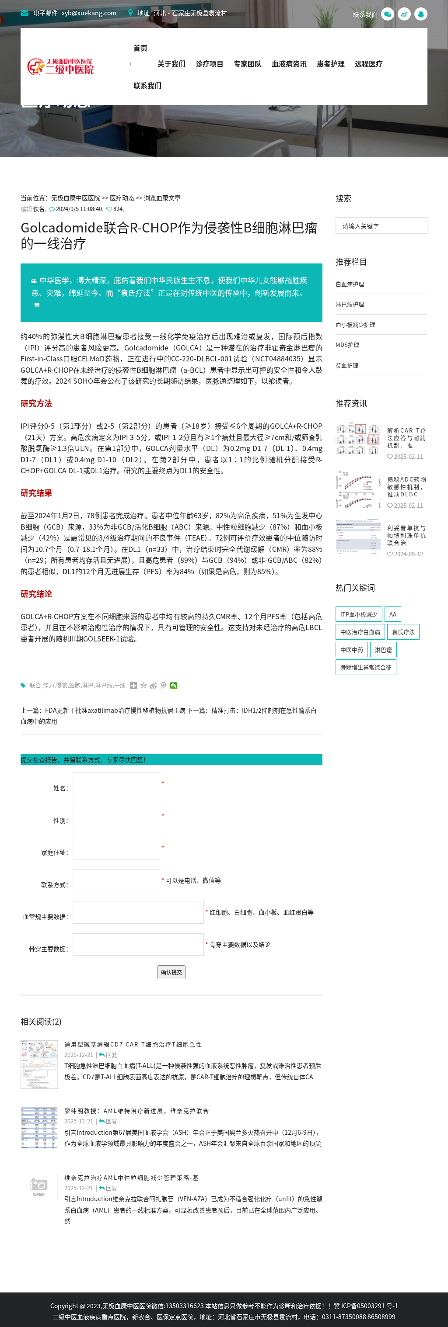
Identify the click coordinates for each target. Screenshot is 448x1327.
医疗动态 (122, 197)
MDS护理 (347, 344)
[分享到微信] (174, 685)
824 (117, 208)
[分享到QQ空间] (143, 685)
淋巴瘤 (383, 649)
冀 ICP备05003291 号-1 (366, 1305)
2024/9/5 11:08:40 (78, 208)
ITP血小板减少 (359, 614)
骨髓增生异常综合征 (366, 667)
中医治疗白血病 (360, 631)
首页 (140, 47)
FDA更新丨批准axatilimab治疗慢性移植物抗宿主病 (115, 710)
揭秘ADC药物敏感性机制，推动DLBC (407, 486)
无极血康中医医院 (75, 197)
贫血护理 (347, 365)
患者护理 (331, 63)
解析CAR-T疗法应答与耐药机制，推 (407, 437)
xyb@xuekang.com (89, 12)
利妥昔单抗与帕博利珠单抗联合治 (407, 535)
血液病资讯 (289, 63)
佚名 (39, 208)
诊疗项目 (210, 63)
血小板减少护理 (355, 324)
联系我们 (147, 85)
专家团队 (248, 63)
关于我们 (172, 63)
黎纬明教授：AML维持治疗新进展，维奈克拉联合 (137, 1110)
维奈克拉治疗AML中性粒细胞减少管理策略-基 (132, 1177)
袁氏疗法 (403, 631)
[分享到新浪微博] (154, 685)
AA (392, 614)
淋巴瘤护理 (350, 304)
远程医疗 (369, 63)
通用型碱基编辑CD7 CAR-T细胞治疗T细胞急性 (133, 1044)
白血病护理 (350, 284)
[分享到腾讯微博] (164, 685)
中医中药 (351, 649)
